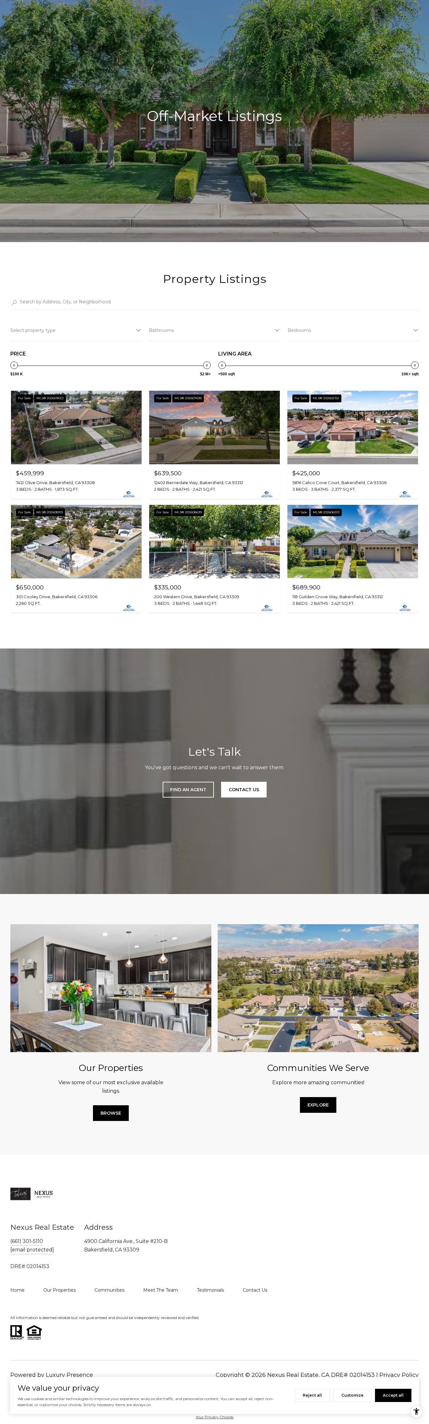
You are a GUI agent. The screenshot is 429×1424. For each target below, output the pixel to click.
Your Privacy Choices (214, 1417)
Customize (352, 1395)
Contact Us (255, 1290)
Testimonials (210, 1290)
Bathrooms (161, 330)
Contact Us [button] (244, 789)
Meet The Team (160, 1290)
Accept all (393, 1395)
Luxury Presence (69, 1375)
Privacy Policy (399, 1375)
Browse (110, 1113)
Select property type (33, 330)
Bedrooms (299, 330)
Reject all (312, 1395)
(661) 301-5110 (26, 1241)
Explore (318, 1105)
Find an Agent (188, 789)
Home (17, 1290)
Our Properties (59, 1290)
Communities (109, 1290)
